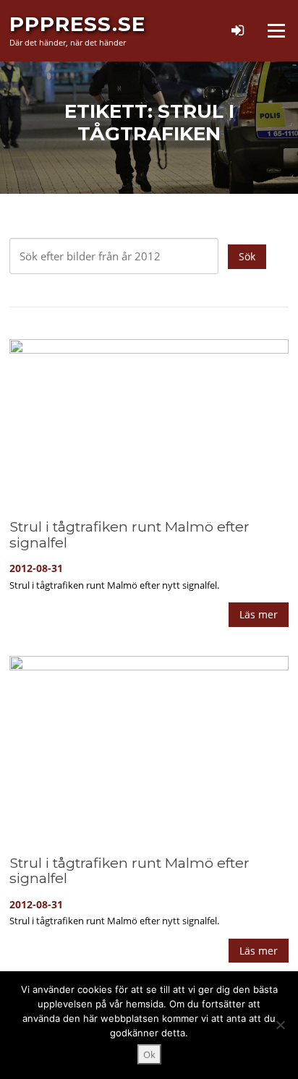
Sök (247, 256)
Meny (275, 30)
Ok (149, 1054)
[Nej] (280, 1025)
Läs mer (258, 614)
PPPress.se (77, 24)
